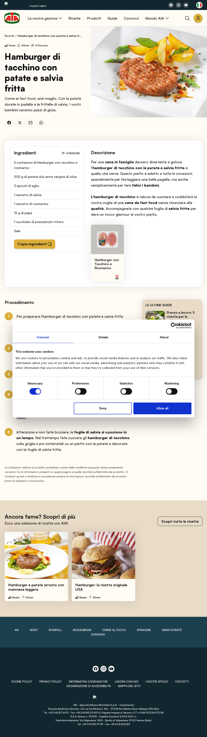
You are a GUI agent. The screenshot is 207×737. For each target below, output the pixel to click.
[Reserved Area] (198, 18)
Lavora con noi (126, 681)
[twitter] (19, 122)
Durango (98, 634)
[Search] (187, 18)
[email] (30, 122)
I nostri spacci (157, 681)
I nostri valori (37, 5)
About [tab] (164, 337)
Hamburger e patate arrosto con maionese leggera (36, 587)
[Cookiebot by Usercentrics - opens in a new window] (173, 326)
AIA (17, 630)
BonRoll (55, 630)
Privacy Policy (50, 681)
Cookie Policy (21, 681)
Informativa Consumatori (88, 681)
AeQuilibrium (82, 630)
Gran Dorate (172, 630)
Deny (103, 408)
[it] (199, 5)
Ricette (9, 35)
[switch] (81, 391)
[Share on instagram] (178, 5)
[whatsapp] (41, 122)
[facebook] (9, 122)
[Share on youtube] (186, 5)
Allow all (162, 408)
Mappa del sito (129, 686)
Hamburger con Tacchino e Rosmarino (107, 264)
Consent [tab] (43, 337)
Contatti (182, 681)
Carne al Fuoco (114, 630)
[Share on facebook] (171, 5)
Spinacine (144, 630)
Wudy (34, 630)
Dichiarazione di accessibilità (89, 686)
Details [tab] (104, 337)
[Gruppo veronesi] (103, 699)
